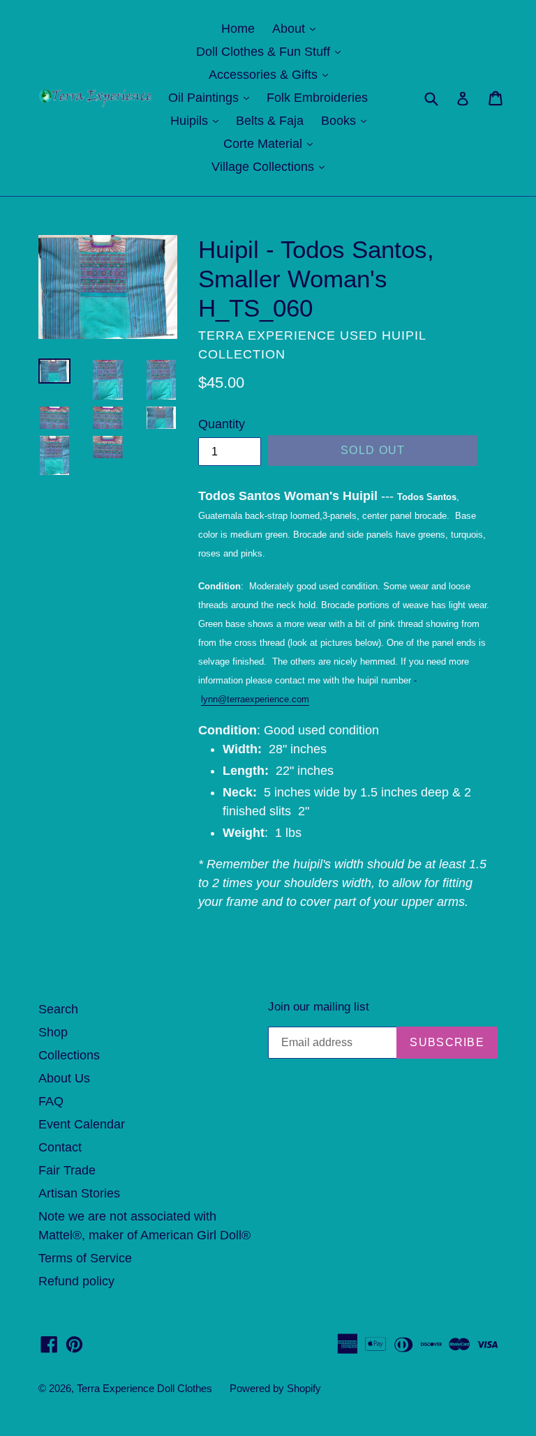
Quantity (221, 424)
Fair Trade (67, 1170)
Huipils (197, 120)
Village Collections (271, 166)
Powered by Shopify (275, 1388)
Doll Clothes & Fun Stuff (272, 51)
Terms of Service (85, 1258)
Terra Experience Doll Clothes (144, 1388)
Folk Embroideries (317, 98)
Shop (53, 1032)
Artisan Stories (79, 1193)
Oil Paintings (212, 97)
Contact (60, 1147)
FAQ (51, 1101)
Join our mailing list (318, 1006)
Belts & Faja (270, 121)
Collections (69, 1055)
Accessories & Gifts (272, 74)
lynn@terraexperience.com (255, 699)
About (297, 28)
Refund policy (76, 1281)
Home (238, 29)
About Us (64, 1078)
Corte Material (271, 143)
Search (58, 1009)
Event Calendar (81, 1124)
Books (347, 120)
